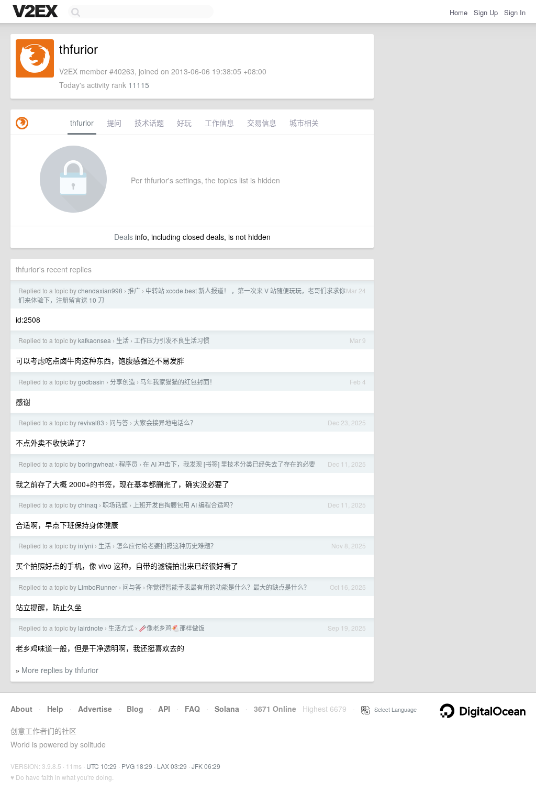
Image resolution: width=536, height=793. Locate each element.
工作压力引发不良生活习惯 (171, 340)
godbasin (91, 381)
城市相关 (304, 122)
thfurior (82, 122)
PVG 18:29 (136, 766)
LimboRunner (97, 586)
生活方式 (120, 627)
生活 (122, 340)
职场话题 (115, 504)
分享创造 (122, 381)
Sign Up (486, 12)
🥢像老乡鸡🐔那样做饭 (172, 627)
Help (55, 708)
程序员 (128, 463)
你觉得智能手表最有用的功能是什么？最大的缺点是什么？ (228, 586)
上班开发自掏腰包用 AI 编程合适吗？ (184, 504)
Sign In (515, 12)
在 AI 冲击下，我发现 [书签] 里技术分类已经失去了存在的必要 (229, 463)
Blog (135, 708)
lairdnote (90, 627)
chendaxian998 (100, 290)
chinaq (87, 504)
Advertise (95, 708)
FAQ (192, 708)
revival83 (91, 422)
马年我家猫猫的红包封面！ (178, 381)
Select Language (393, 709)
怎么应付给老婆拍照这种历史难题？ (166, 545)
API (164, 708)
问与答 (118, 422)
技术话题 (149, 122)
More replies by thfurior (59, 670)
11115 (138, 85)
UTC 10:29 (101, 766)
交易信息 (261, 122)
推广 (134, 290)
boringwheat (96, 463)
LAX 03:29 (172, 766)
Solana (227, 708)
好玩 (184, 122)
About (21, 708)
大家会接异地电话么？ (164, 422)
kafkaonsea (94, 340)
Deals (123, 237)
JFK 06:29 (206, 766)
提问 (114, 122)
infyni (85, 545)
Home (458, 12)
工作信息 (219, 122)
